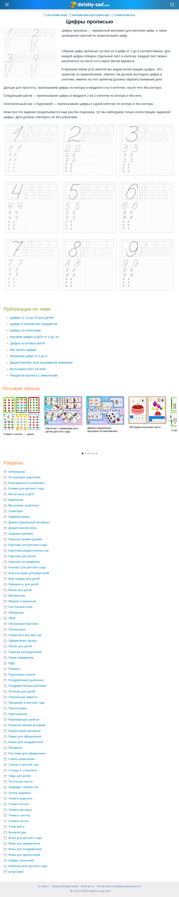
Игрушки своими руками (25, 539)
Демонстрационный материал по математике (102, 429)
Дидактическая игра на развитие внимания (41, 362)
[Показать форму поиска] (172, 5)
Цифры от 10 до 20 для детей (31, 317)
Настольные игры (20, 606)
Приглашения (17, 714)
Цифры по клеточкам (25, 330)
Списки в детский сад (23, 764)
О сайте (43, 886)
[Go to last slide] (8, 416)
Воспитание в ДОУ (21, 494)
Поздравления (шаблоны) (26, 680)
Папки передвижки (21, 657)
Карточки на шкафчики (24, 561)
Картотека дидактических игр (28, 550)
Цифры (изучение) (21, 860)
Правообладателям (65, 886)
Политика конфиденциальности (119, 886)
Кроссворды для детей (24, 578)
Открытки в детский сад (24, 635)
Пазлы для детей (20, 646)
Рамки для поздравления (25, 742)
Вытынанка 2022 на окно (28, 369)
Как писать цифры (23, 350)
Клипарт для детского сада (26, 567)
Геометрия (15, 511)
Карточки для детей (21, 556)
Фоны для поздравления (25, 849)
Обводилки (16, 612)
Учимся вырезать (20, 798)
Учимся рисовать (20, 809)
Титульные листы (20, 781)
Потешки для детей (21, 691)
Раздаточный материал (24, 731)
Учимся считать (19, 815)
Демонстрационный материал (29, 522)
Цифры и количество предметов (33, 324)
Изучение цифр (57, 15)
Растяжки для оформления (26, 753)
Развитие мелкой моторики (27, 725)
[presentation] (21, 413)
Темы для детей (19, 776)
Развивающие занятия (23, 719)
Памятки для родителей (24, 652)
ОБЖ (11, 618)
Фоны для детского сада (25, 838)
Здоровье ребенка (20, 533)
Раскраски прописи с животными (34, 375)
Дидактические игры (22, 528)
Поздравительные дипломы (27, 685)
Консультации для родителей (28, 573)
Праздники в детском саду (26, 702)
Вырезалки (15, 499)
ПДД (11, 663)
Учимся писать (125, 15)
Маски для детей (20, 590)
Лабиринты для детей (23, 584)
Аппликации (16, 471)
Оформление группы (22, 640)
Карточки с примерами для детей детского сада (61, 430)
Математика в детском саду (91, 15)
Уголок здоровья (19, 793)
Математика (16, 595)
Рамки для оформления (24, 736)
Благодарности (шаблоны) (26, 483)
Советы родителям (21, 759)
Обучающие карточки (23, 623)
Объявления (17, 629)
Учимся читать (18, 821)
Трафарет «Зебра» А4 (23, 787)
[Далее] (170, 416)
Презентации (17, 708)
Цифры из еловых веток (27, 343)
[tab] (82, 453)
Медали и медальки (22, 601)
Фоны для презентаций (24, 855)
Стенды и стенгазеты (22, 770)
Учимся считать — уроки (18, 434)
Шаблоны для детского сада (27, 866)
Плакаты (14, 668)
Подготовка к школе (21, 674)
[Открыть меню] (6, 4)
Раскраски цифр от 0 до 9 (28, 356)
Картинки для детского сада (27, 545)
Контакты (87, 886)
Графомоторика (19, 516)
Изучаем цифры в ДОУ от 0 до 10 (34, 337)
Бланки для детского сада (26, 488)
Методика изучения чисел (145, 427)
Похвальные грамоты (23, 697)
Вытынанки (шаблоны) (23, 505)
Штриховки (16, 871)
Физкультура (17, 832)
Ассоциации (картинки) (24, 477)
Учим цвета (16, 826)
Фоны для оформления (24, 843)
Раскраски (15, 747)
